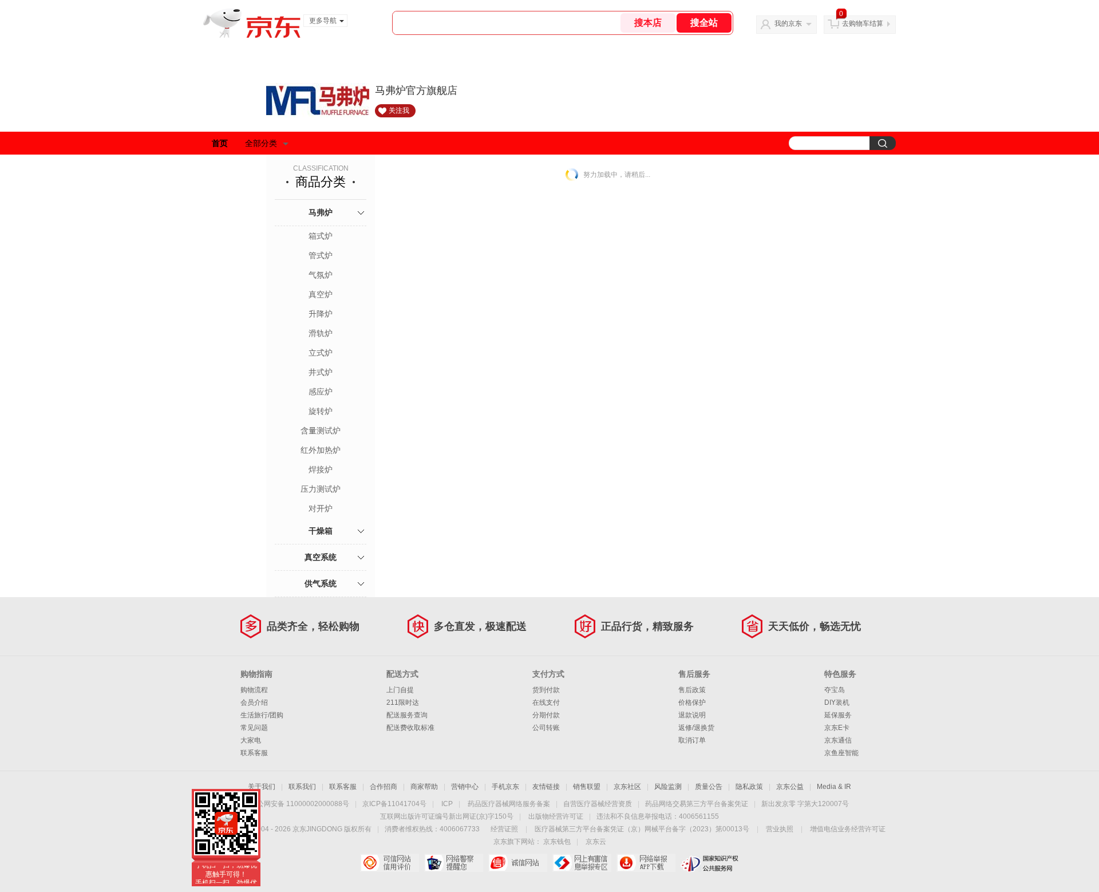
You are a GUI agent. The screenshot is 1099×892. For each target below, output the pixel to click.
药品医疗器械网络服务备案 (509, 804)
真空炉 (321, 294)
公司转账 (546, 728)
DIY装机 (836, 702)
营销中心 (465, 787)
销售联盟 (586, 787)
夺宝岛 (834, 690)
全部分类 (261, 143)
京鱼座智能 (841, 753)
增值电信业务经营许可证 (847, 829)
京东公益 (790, 787)
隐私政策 (749, 787)
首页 (220, 143)
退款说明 (692, 715)
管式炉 (321, 255)
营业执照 (779, 829)
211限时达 (402, 702)
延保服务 (838, 715)
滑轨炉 (321, 333)
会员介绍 (254, 702)
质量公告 (708, 787)
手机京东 (505, 787)
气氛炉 (321, 274)
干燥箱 (321, 530)
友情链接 (546, 787)
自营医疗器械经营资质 (597, 804)
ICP (447, 804)
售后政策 (692, 690)
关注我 (399, 110)
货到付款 (546, 690)
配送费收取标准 (410, 728)
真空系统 (321, 557)
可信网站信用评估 (389, 863)
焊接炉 (321, 469)
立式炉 (321, 352)
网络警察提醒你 (453, 863)
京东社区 (627, 787)
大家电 (250, 740)
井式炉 (321, 372)
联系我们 (302, 787)
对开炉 (321, 508)
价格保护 (692, 702)
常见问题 (254, 728)
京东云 (596, 842)
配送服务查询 (407, 715)
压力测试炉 (321, 489)
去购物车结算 (862, 23)
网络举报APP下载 (645, 863)
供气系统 (321, 583)
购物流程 (254, 690)
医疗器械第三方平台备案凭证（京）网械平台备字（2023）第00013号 (642, 829)
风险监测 (668, 787)
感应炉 (321, 391)
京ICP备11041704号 (394, 804)
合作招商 (383, 787)
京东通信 (838, 740)
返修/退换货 (696, 728)
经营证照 (504, 829)
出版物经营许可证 (555, 816)
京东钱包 (557, 842)
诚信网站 (517, 863)
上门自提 (400, 690)
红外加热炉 (321, 450)
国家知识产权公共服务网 (710, 863)
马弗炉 (321, 212)
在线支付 (546, 702)
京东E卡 (836, 728)
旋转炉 (321, 411)
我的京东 (788, 23)
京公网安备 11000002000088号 (299, 804)
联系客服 (254, 753)
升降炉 (321, 313)
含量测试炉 (321, 430)
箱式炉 (321, 235)
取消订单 (692, 740)
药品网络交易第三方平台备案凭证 (696, 804)
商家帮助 (424, 787)
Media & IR (834, 787)
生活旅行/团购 (261, 715)
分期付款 (546, 715)
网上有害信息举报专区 (581, 863)
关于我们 (261, 787)
